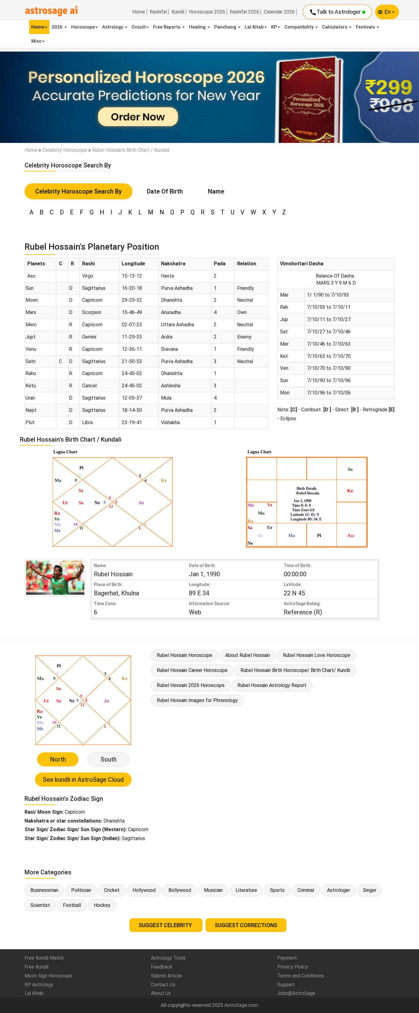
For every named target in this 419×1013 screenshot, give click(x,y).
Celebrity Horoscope (64, 150)
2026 (58, 27)
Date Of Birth (165, 191)
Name (216, 191)
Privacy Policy (292, 967)
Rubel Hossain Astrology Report (271, 685)
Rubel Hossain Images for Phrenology (197, 700)
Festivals (366, 27)
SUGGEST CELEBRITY (166, 925)
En (388, 12)
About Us (161, 993)
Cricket (112, 890)
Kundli (177, 12)
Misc (36, 41)
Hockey (102, 905)
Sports (277, 890)
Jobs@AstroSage (296, 993)
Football (72, 905)
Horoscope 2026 (207, 12)
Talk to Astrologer (335, 12)
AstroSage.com (241, 1005)
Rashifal (158, 12)
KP (274, 27)
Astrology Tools (168, 958)
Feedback (161, 967)
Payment (287, 958)
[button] (31, 97)
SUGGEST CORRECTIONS (246, 925)
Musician (213, 890)
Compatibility (299, 27)
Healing (198, 27)
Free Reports (167, 27)
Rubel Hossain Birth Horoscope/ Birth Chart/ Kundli (295, 670)
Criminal (306, 890)
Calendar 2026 (279, 12)
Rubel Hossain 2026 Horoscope (191, 685)
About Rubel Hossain (247, 655)
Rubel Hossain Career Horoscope (192, 670)
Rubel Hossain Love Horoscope (316, 655)
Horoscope (83, 27)
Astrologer (338, 890)
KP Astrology (39, 985)
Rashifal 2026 (244, 12)
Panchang (225, 27)
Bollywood (179, 890)
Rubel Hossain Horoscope (184, 655)
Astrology (113, 27)
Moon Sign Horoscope (48, 976)
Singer (369, 890)
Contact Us (163, 985)
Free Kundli (36, 967)
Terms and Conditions (300, 976)
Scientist (40, 905)
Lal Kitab (254, 27)
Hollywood (144, 890)
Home (138, 12)
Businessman (44, 890)
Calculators (335, 27)
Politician (81, 890)
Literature (246, 890)
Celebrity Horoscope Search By (78, 191)
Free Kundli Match (44, 958)
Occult (139, 27)
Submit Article (166, 976)
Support (286, 985)
